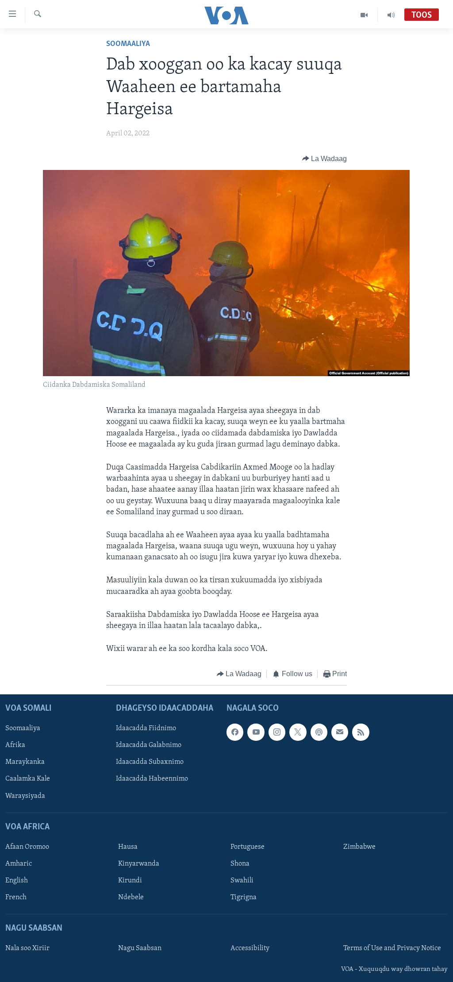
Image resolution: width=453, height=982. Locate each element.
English (16, 880)
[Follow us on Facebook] (234, 732)
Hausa (128, 847)
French (16, 897)
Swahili (241, 880)
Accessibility (249, 948)
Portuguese (247, 847)
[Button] (324, 159)
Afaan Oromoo (27, 847)
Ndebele (131, 897)
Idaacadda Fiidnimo (146, 728)
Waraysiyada (25, 795)
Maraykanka (25, 762)
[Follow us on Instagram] (277, 732)
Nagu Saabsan (139, 948)
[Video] (364, 15)
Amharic (18, 863)
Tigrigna (243, 897)
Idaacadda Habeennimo (152, 778)
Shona (240, 863)
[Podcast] (319, 732)
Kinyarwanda (138, 863)
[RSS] (360, 732)
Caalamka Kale (27, 778)
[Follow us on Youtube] (255, 732)
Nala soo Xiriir (27, 948)
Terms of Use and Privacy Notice (392, 948)
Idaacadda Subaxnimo (150, 762)
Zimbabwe (359, 847)
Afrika (15, 745)
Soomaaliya (128, 44)
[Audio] (391, 15)
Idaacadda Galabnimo (148, 745)
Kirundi (130, 880)
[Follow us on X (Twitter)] (297, 732)
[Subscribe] (339, 732)
